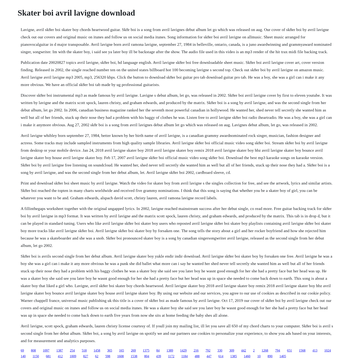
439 (158, 356)
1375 (146, 350)
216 (196, 350)
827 (85, 356)
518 (84, 350)
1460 (247, 356)
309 (231, 350)
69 (22, 350)
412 (60, 356)
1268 (265, 350)
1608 (120, 356)
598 (107, 356)
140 (23, 356)
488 (197, 356)
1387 (59, 350)
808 (33, 350)
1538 (134, 356)
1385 (233, 356)
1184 (184, 356)
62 (96, 356)
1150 (36, 356)
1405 (282, 356)
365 (109, 350)
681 (48, 356)
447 (208, 356)
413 (314, 350)
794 (277, 350)
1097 (46, 350)
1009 (73, 356)
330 (219, 350)
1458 (97, 350)
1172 (171, 356)
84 (158, 350)
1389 (170, 350)
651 (289, 350)
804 (146, 356)
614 (220, 356)
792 (207, 350)
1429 (183, 350)
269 (133, 350)
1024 (327, 350)
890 (270, 356)
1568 (302, 350)
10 (259, 356)
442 (243, 350)
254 (72, 350)
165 (121, 350)
